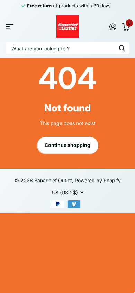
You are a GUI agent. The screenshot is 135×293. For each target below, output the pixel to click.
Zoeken (121, 48)
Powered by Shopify (98, 180)
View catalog (10, 27)
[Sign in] (112, 26)
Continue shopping (67, 145)
